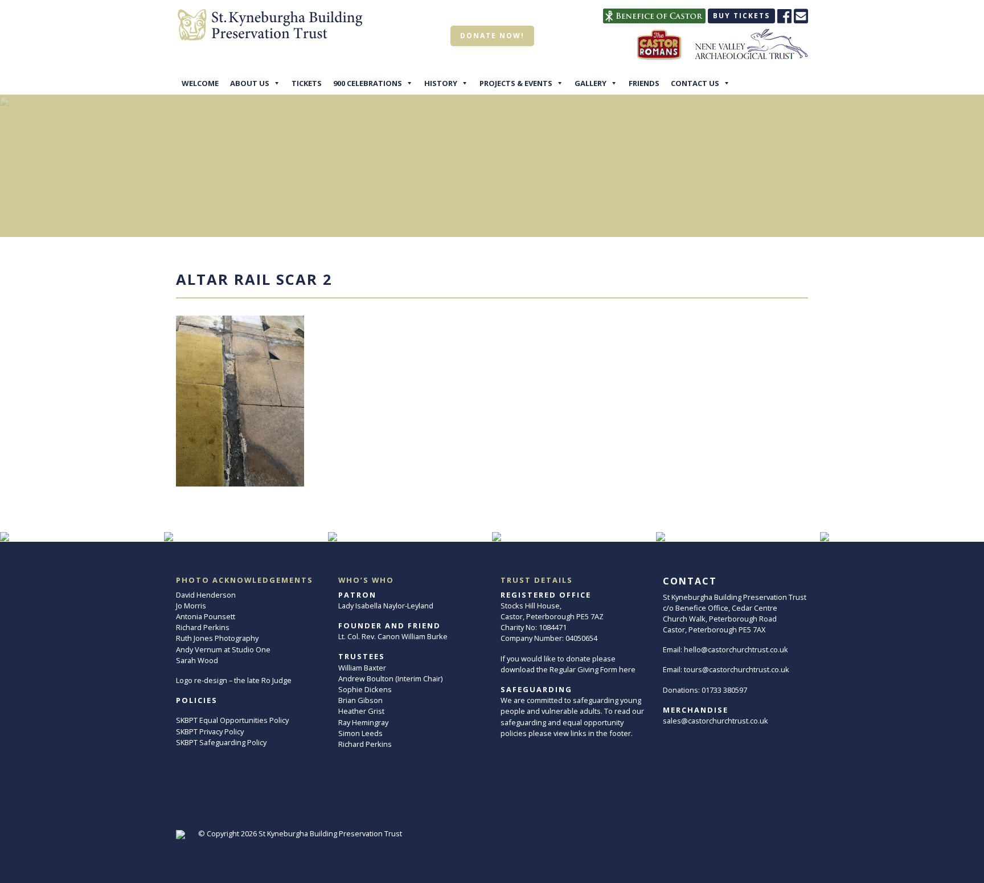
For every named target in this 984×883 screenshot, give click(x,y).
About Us (249, 83)
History (440, 83)
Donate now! (492, 35)
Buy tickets (741, 16)
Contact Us (695, 83)
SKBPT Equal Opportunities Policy (232, 720)
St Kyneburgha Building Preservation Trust (330, 833)
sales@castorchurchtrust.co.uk (715, 721)
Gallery (590, 83)
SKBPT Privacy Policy (210, 731)
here (627, 669)
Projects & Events (515, 83)
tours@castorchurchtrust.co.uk (736, 669)
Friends (644, 83)
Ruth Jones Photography (217, 638)
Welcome (200, 83)
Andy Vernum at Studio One (223, 649)
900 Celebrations (367, 83)
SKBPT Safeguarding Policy (221, 742)
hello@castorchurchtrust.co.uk (736, 649)
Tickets (307, 83)
